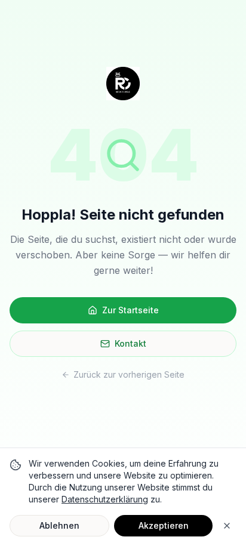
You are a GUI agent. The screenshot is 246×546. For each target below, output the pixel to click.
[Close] (226, 525)
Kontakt (130, 343)
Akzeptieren (164, 525)
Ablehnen (59, 525)
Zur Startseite (130, 310)
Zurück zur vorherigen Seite (128, 374)
